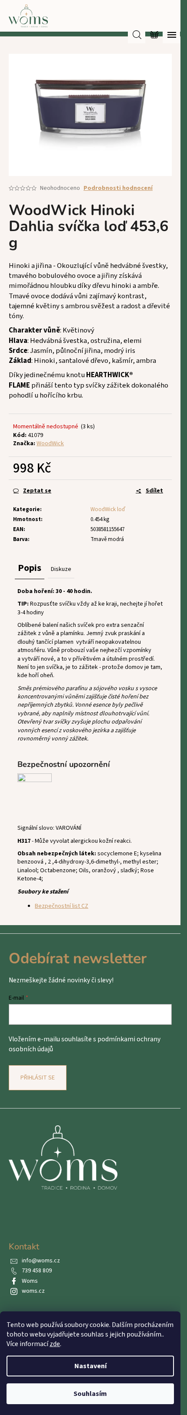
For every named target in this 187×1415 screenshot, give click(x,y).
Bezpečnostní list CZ (61, 906)
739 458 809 (37, 1270)
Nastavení (90, 1366)
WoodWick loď (107, 509)
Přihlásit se (37, 1077)
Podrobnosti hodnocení (118, 188)
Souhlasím (90, 1394)
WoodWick (50, 443)
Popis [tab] (29, 568)
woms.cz (33, 1291)
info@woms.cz (41, 1260)
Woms (30, 1281)
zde (55, 1344)
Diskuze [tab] (61, 569)
